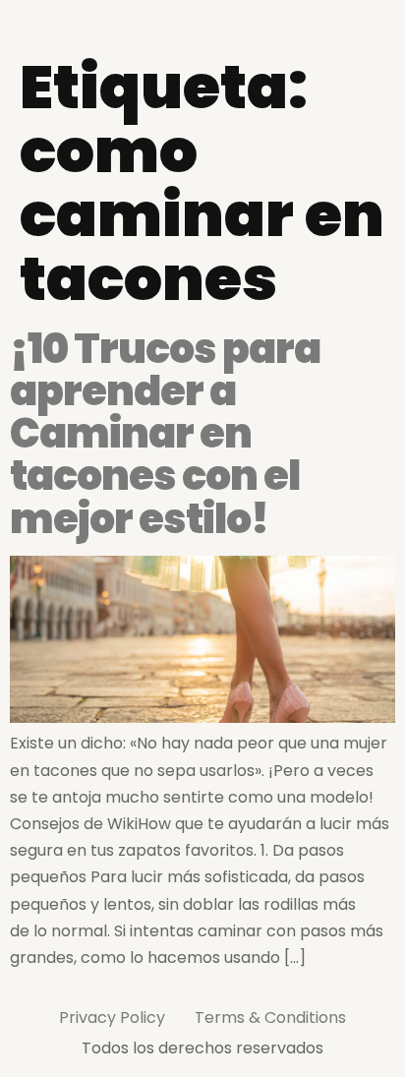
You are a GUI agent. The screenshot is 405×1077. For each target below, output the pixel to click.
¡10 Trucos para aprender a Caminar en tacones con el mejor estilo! (165, 434)
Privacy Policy (112, 1017)
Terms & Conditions (270, 1017)
